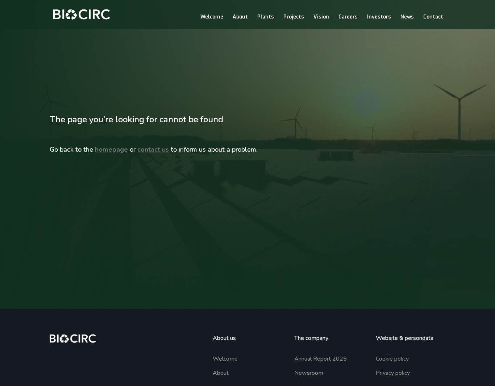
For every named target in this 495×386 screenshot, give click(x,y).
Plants (265, 17)
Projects (293, 17)
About (240, 17)
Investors (379, 17)
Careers (348, 17)
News (407, 17)
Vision (321, 17)
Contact (433, 17)
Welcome (211, 17)
